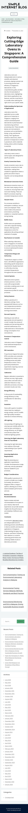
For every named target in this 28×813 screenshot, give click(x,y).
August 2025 (8, 699)
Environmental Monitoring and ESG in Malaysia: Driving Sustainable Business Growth (13, 604)
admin (8, 30)
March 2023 (8, 779)
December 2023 (9, 754)
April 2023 (8, 776)
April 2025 (8, 710)
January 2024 (9, 751)
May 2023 (8, 773)
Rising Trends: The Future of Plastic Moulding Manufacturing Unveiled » (13, 559)
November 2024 (9, 724)
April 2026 (8, 685)
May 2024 (8, 740)
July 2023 (7, 768)
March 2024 (8, 746)
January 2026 (9, 688)
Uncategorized (13, 68)
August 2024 (8, 732)
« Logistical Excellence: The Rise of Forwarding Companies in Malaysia (13, 554)
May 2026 (8, 683)
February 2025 (9, 716)
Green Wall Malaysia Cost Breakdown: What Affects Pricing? (12, 665)
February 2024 (9, 749)
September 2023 (10, 762)
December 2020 (9, 782)
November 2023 (9, 757)
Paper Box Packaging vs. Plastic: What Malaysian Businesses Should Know (14, 658)
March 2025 (8, 713)
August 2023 (8, 765)
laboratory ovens (18, 520)
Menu (14, 14)
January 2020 (9, 784)
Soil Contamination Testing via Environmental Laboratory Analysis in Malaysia (14, 577)
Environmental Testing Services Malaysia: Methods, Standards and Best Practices (13, 590)
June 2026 (8, 680)
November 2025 (9, 694)
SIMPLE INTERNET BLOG (14, 6)
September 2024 (10, 729)
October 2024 (9, 727)
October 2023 (9, 760)
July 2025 (7, 702)
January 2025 (9, 718)
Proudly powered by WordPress (13, 808)
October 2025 (9, 696)
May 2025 (8, 707)
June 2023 (8, 771)
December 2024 (9, 721)
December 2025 (9, 691)
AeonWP (19, 810)
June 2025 (8, 705)
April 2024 (8, 743)
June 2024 (8, 738)
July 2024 (7, 735)
